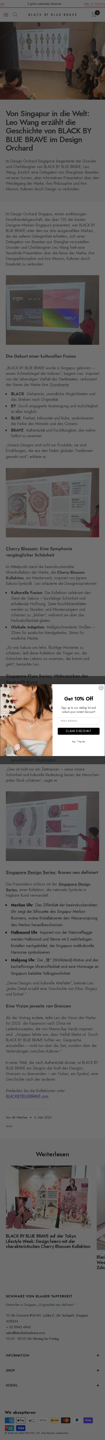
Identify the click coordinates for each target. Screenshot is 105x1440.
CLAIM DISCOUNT (79, 731)
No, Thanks (78, 741)
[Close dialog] (101, 688)
